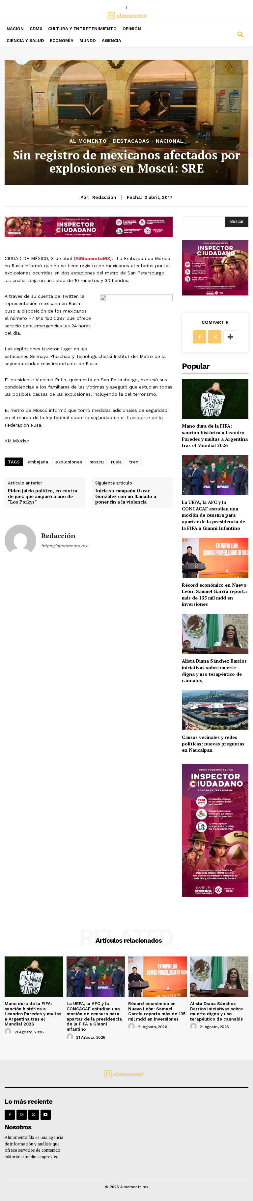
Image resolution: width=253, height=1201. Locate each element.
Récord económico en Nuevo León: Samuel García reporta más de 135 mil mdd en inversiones (214, 594)
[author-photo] (9, 1031)
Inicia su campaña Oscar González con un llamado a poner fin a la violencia (125, 496)
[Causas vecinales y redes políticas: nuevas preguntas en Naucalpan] (215, 710)
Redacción (104, 197)
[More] (230, 336)
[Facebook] (199, 336)
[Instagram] (21, 1115)
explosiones (68, 461)
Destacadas (131, 141)
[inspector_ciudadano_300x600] (215, 895)
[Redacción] (20, 540)
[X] (214, 336)
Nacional (169, 141)
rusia (116, 461)
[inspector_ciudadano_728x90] (89, 235)
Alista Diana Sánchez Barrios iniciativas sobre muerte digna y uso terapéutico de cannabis (214, 670)
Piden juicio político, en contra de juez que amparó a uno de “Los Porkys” (42, 496)
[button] (221, 35)
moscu (97, 461)
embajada (37, 461)
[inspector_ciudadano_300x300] (215, 293)
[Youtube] (46, 1115)
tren (134, 461)
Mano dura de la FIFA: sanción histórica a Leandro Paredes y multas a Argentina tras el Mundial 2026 (215, 435)
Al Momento (88, 141)
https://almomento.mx (64, 545)
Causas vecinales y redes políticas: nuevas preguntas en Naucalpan (213, 743)
